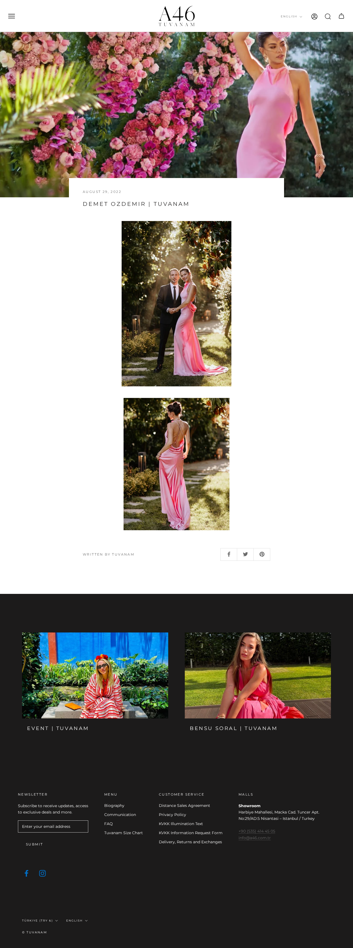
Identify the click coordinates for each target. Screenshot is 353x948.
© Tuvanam (34, 932)
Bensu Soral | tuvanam (234, 728)
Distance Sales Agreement (184, 805)
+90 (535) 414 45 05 (257, 831)
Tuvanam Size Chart (123, 832)
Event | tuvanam (58, 728)
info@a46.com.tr (255, 837)
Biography (114, 805)
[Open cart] (341, 16)
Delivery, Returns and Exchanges (190, 841)
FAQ (108, 823)
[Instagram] (42, 872)
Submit (34, 844)
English (289, 16)
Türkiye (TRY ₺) (37, 920)
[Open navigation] (11, 16)
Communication (120, 814)
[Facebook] (26, 872)
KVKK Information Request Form (191, 832)
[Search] (328, 16)
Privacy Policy (172, 814)
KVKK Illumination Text (181, 823)
